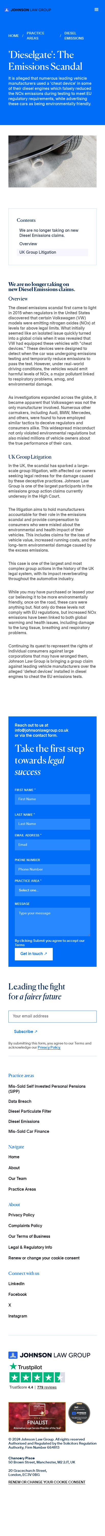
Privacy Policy (21, 1215)
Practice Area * (28, 880)
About (14, 1168)
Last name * (25, 814)
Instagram (17, 1316)
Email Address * (28, 835)
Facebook (17, 1295)
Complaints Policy (25, 1226)
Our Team (17, 1179)
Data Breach (19, 1101)
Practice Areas (35, 36)
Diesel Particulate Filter (29, 1111)
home (13, 36)
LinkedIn (16, 1284)
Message (22, 903)
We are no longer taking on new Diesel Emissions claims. (48, 232)
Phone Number (27, 860)
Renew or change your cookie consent (44, 1258)
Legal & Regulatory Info (30, 1247)
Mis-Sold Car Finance (28, 1132)
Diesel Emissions (24, 1122)
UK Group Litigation (37, 252)
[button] (96, 9)
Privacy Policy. (49, 1047)
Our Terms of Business (29, 1236)
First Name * (25, 790)
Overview (28, 244)
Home (13, 1157)
